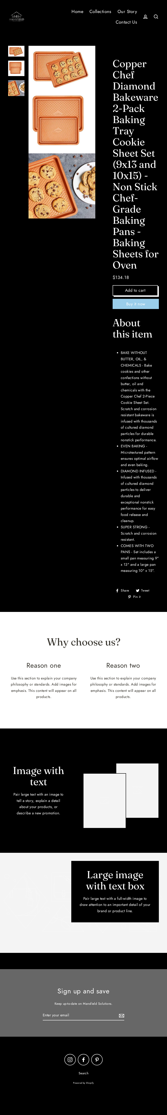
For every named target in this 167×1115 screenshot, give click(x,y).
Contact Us (126, 22)
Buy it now (135, 304)
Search (84, 1073)
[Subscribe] (121, 1015)
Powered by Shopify (83, 1082)
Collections (100, 11)
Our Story (127, 11)
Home (77, 11)
